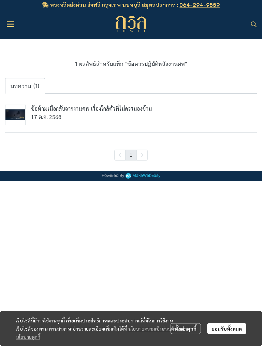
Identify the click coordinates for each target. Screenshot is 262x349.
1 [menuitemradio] (131, 155)
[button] (254, 24)
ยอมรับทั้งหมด (227, 328)
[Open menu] (10, 24)
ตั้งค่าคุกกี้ (185, 328)
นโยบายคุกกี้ (28, 337)
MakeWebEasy (146, 175)
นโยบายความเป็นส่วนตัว (152, 328)
